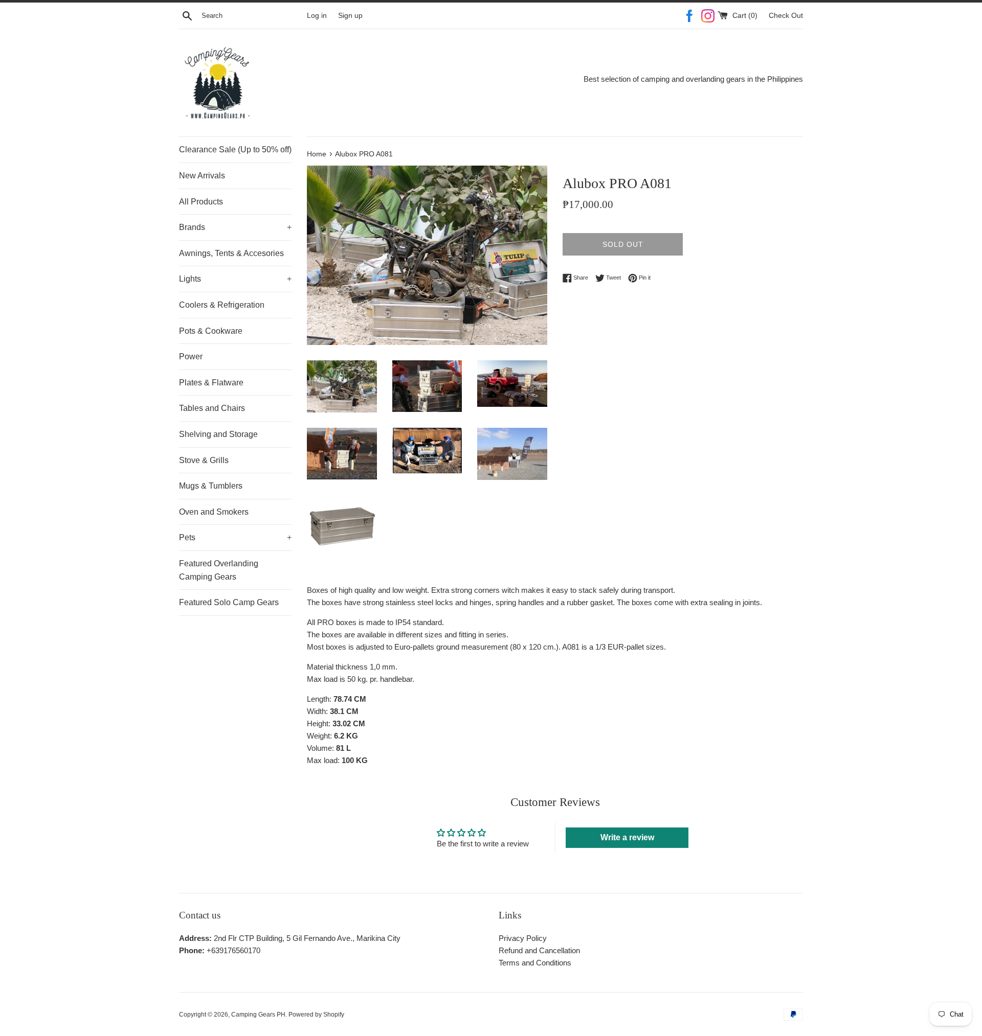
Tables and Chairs (212, 408)
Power (191, 356)
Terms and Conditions (535, 962)
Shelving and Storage (218, 434)
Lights (235, 278)
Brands (235, 227)
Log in (317, 15)
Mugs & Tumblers (210, 485)
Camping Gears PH (258, 1014)
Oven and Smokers (214, 512)
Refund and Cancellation (539, 950)
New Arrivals (202, 175)
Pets (235, 537)
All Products (201, 201)
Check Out (786, 15)
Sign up (350, 15)
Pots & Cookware (210, 331)
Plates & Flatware (211, 382)
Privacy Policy (523, 938)
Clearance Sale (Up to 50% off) (235, 149)
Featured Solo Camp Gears (229, 602)
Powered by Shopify (316, 1014)
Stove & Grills (204, 460)
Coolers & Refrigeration (221, 305)
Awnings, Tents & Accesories (231, 253)
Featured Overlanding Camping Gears (218, 570)
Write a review (627, 837)
